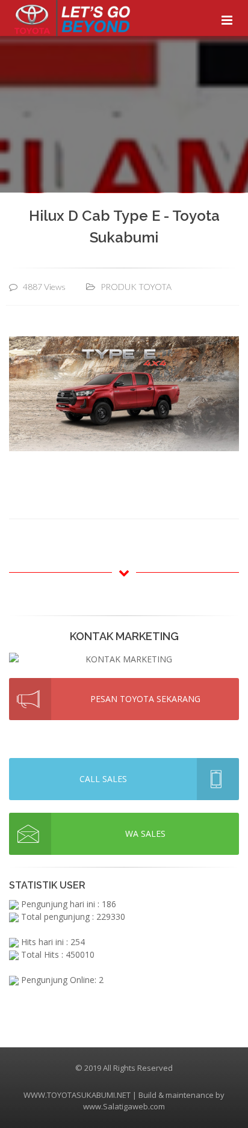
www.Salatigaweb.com (124, 1106)
